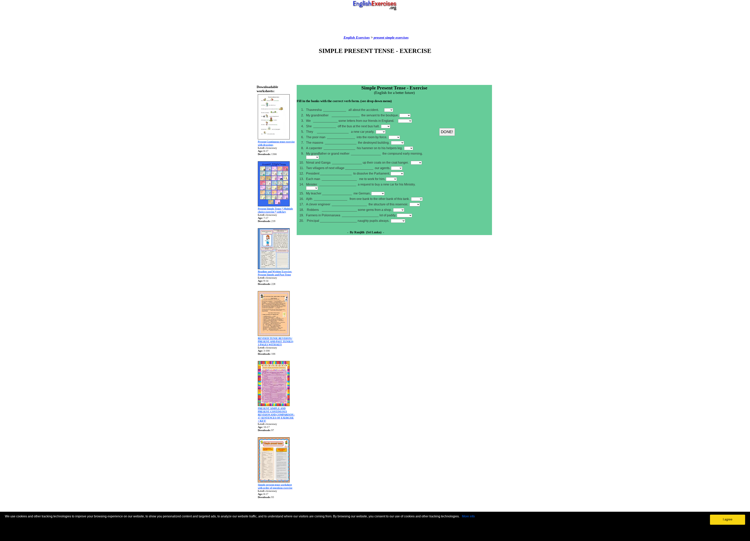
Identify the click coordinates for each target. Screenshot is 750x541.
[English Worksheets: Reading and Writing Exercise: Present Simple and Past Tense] (274, 268)
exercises (402, 37)
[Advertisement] (375, 23)
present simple (384, 37)
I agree (727, 519)
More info (468, 516)
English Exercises (357, 37)
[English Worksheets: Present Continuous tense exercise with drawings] (274, 138)
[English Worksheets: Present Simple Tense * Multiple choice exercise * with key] (274, 205)
